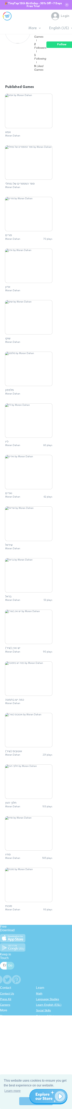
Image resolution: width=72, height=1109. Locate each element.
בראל (8, 596)
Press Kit (5, 999)
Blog (3, 1016)
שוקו (7, 338)
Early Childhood (46, 1021)
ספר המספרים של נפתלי (20, 184)
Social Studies (45, 1038)
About (3, 1021)
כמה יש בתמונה (14, 700)
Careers (5, 1004)
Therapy (41, 1044)
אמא (8, 132)
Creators (5, 1038)
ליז (6, 442)
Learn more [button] (12, 1090)
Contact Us (7, 993)
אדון (7, 287)
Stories (40, 1027)
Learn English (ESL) (48, 1004)
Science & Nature (47, 1016)
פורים (8, 235)
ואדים (8, 493)
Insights (5, 1033)
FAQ (3, 1027)
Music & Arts (44, 1033)
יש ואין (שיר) (12, 648)
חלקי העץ (10, 803)
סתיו (8, 854)
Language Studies (47, 999)
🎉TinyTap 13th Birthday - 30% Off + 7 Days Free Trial (33, 5)
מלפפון (9, 390)
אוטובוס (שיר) (13, 751)
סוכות (8, 906)
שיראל (9, 545)
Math (39, 993)
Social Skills (43, 1010)
